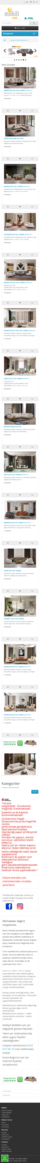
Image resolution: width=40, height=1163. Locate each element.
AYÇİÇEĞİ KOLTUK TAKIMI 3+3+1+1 (17, 234)
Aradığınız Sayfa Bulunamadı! (18, 40)
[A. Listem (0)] (31, 2)
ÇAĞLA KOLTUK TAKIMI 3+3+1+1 (16, 378)
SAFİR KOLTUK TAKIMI (12, 571)
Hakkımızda (5, 1115)
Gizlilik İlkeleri (6, 1117)
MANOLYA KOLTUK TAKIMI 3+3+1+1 (18, 282)
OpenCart (9, 1161)
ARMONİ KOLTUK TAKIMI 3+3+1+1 (17, 523)
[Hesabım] (27, 2)
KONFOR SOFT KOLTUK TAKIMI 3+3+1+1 (19, 330)
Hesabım (4, 1145)
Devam (35, 792)
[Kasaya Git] (36, 2)
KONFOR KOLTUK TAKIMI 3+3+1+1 (17, 667)
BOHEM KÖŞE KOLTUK (12, 426)
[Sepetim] (33, 2)
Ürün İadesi (5, 1125)
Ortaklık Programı (7, 1137)
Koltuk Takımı (7, 1091)
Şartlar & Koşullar (7, 1110)
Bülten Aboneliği (7, 1151)
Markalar (4, 1133)
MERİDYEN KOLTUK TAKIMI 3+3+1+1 (18, 90)
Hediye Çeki (5, 1135)
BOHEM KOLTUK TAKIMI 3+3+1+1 (17, 186)
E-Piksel (24, 1161)
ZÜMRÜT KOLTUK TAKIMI (14, 619)
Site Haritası (5, 1127)
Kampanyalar (6, 1139)
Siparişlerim (5, 1147)
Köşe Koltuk (6, 1095)
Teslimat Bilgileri (7, 1113)
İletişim (4, 1123)
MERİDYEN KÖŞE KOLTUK (13, 138)
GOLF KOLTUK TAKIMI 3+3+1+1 (16, 475)
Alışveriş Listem (6, 1149)
